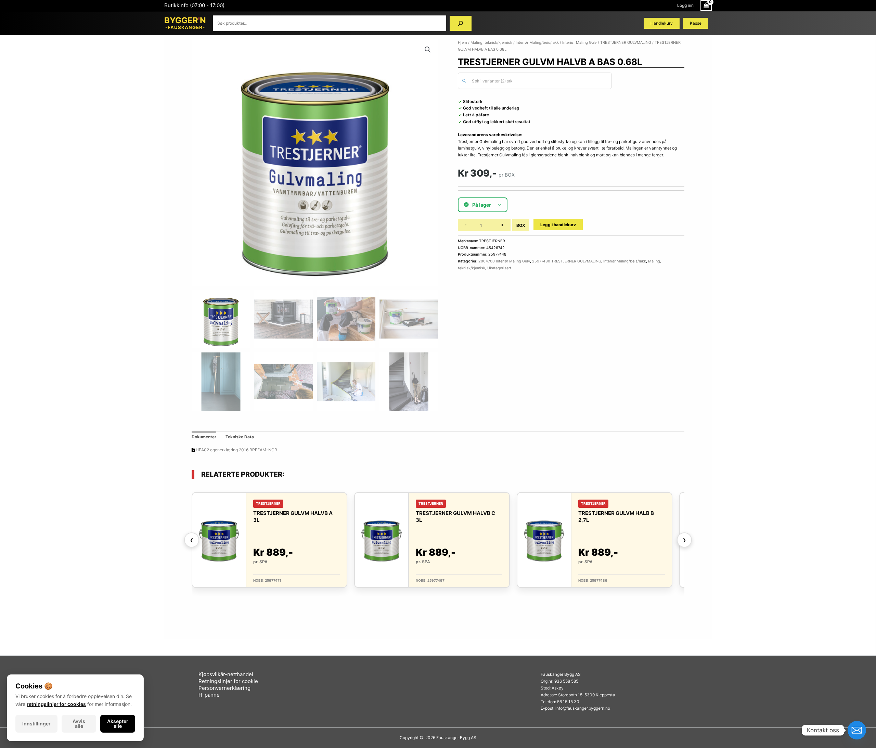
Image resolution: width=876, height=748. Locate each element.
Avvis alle (79, 723)
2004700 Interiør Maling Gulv (504, 261)
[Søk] (461, 23)
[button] (428, 49)
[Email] (857, 730)
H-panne (209, 695)
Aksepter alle (117, 723)
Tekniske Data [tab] (240, 436)
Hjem (462, 42)
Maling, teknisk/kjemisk (491, 42)
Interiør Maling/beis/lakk (537, 42)
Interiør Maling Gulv (579, 42)
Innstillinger (36, 723)
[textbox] (538, 81)
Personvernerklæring (224, 688)
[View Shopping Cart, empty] (706, 5)
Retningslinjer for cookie (228, 681)
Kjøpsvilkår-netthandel (225, 674)
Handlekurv (661, 23)
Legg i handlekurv (558, 224)
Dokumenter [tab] (204, 436)
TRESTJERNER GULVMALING (625, 42)
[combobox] (535, 81)
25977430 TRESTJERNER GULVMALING (566, 261)
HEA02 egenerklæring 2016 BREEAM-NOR (236, 449)
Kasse (695, 23)
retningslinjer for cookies (56, 704)
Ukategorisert (499, 268)
